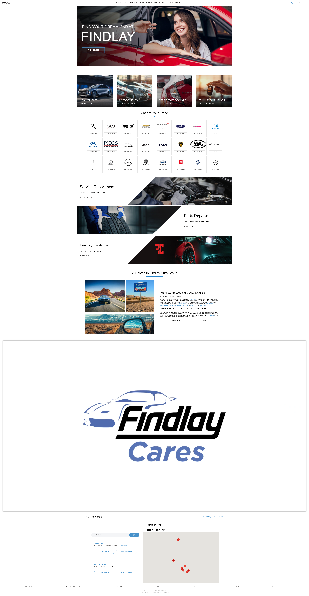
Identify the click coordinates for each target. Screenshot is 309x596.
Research (162, 2)
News (155, 2)
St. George (193, 305)
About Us (170, 2)
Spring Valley (172, 305)
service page (210, 315)
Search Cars (118, 2)
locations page (183, 304)
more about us (175, 321)
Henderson (202, 305)
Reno (187, 305)
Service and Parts (146, 2)
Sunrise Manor (181, 305)
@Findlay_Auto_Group (212, 517)
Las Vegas (193, 299)
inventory (192, 312)
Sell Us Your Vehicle (131, 2)
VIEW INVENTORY (93, 133)
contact (204, 321)
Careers (177, 2)
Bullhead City (164, 305)
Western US (209, 304)
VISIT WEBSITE (104, 552)
